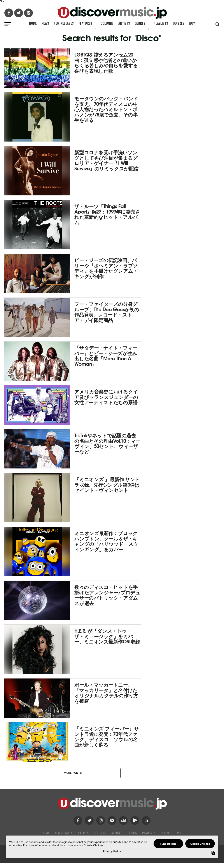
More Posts (73, 772)
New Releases (64, 23)
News (45, 23)
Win (179, 833)
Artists (124, 23)
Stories (83, 833)
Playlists (161, 23)
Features (85, 23)
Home (33, 23)
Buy (192, 23)
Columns (107, 23)
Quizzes (178, 23)
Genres (140, 23)
